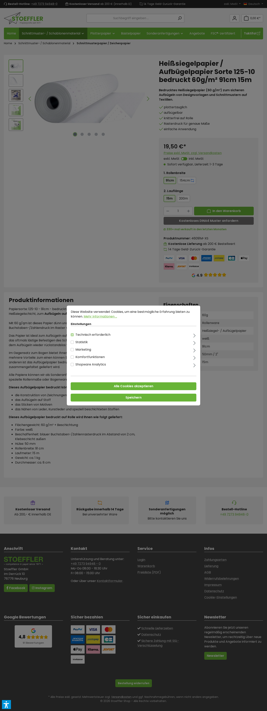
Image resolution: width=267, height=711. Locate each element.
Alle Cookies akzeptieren (133, 386)
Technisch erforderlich (92, 334)
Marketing (83, 349)
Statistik (81, 342)
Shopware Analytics (90, 364)
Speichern (133, 397)
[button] (6, 704)
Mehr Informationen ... (100, 316)
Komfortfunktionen (90, 357)
